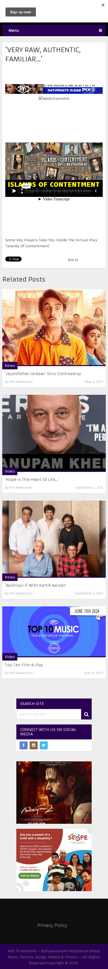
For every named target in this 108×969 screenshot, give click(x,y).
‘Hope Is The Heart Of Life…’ (32, 479)
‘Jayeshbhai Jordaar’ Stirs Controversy (43, 373)
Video (10, 471)
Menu (14, 30)
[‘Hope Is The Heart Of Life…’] (54, 433)
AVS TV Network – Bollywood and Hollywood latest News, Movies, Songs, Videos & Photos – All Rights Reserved (54, 957)
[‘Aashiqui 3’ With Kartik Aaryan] (54, 539)
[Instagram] (34, 745)
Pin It (73, 260)
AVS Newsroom (21, 382)
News (10, 365)
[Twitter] (44, 745)
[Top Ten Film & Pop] (54, 631)
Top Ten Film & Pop (24, 665)
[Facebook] (24, 745)
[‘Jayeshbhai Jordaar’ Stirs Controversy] (54, 327)
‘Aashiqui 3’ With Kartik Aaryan (35, 585)
